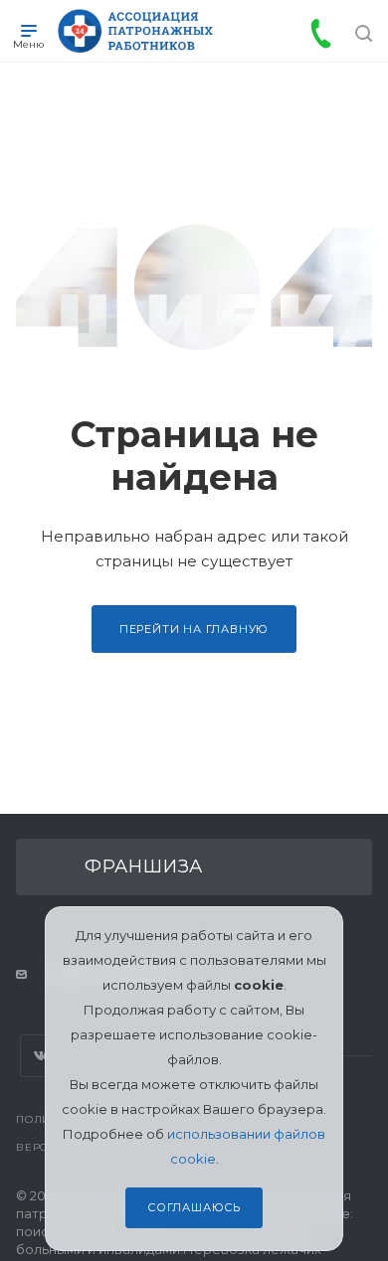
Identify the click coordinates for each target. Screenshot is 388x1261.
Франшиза (144, 866)
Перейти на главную (194, 629)
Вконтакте (41, 1055)
